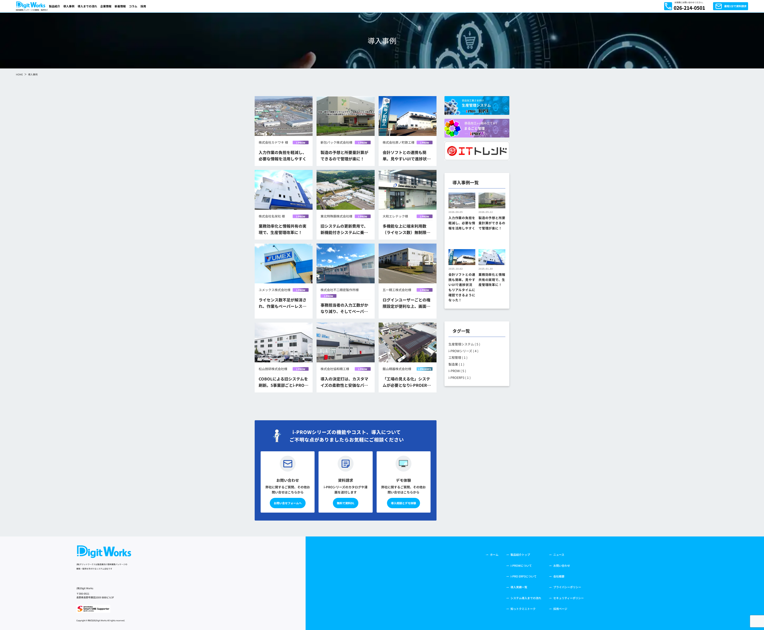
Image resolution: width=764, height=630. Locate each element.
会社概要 (558, 576)
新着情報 (120, 6)
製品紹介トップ (520, 555)
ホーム (494, 555)
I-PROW (300, 142)
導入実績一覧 (519, 587)
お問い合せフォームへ (288, 503)
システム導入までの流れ (526, 598)
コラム (133, 6)
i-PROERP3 (424, 369)
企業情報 (105, 6)
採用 (143, 6)
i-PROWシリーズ (463, 350)
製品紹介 (54, 6)
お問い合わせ (561, 566)
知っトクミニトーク (523, 609)
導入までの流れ (87, 6)
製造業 (456, 364)
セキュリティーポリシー (568, 598)
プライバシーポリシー (567, 587)
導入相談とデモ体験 (403, 503)
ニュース (558, 555)
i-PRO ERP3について (524, 576)
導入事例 (68, 6)
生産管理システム (464, 344)
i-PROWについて (521, 566)
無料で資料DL (345, 503)
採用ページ (560, 609)
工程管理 (457, 357)
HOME (19, 74)
